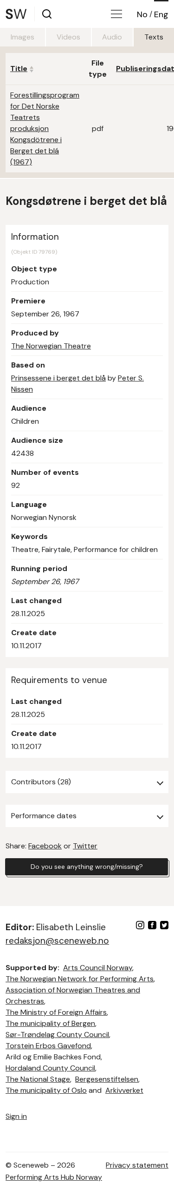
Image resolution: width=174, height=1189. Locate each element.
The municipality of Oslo (46, 1090)
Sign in (16, 1116)
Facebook (45, 846)
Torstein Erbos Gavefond (48, 1046)
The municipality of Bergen (50, 1023)
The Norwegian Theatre (51, 346)
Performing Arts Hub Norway (54, 1177)
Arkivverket (124, 1090)
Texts (153, 37)
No (142, 14)
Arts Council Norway (97, 967)
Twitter (85, 846)
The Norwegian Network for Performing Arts (80, 979)
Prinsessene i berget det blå (58, 378)
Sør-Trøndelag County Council (57, 1034)
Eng (161, 14)
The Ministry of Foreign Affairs (56, 1012)
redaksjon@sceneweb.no (57, 940)
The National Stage (38, 1079)
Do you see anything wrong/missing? (87, 866)
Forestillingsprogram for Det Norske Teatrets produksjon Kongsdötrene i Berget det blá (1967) (44, 128)
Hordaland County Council (50, 1068)
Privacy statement (137, 1165)
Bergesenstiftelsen (106, 1079)
